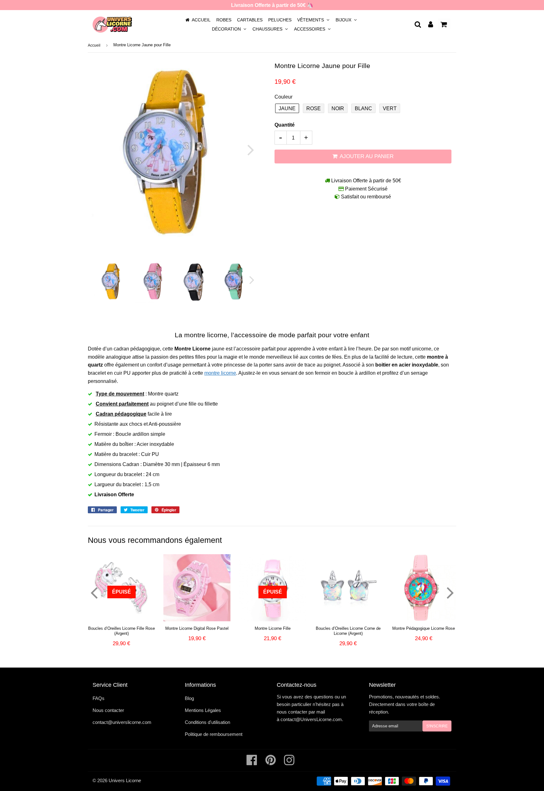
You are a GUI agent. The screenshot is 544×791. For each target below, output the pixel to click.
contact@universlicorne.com (122, 722)
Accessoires (310, 28)
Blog (189, 698)
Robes (223, 19)
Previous (101, 149)
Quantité (285, 125)
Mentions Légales (203, 710)
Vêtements (311, 19)
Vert (390, 108)
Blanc (363, 108)
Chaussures (268, 28)
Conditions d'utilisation (207, 722)
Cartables (250, 19)
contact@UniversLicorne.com (311, 719)
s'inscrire (437, 726)
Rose (313, 108)
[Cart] (444, 24)
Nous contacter (108, 710)
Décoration (227, 28)
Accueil (201, 19)
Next (247, 149)
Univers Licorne (125, 780)
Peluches (280, 19)
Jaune (287, 108)
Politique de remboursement (213, 734)
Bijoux (344, 19)
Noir (338, 108)
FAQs (99, 698)
